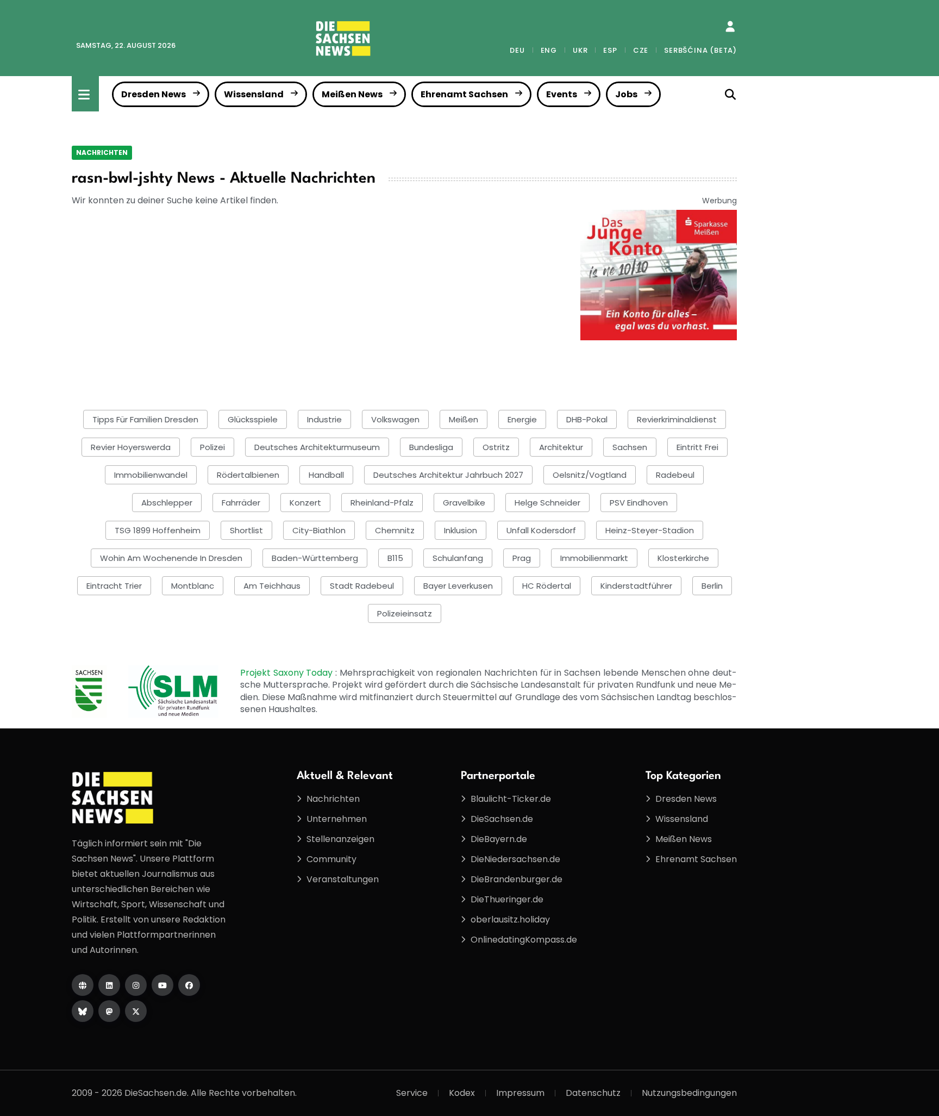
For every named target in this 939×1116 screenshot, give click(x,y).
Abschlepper (166, 502)
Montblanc (192, 585)
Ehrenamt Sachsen (464, 94)
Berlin (712, 585)
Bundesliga (431, 447)
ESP (610, 50)
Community (331, 859)
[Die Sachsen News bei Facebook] (189, 985)
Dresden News (153, 94)
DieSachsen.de (502, 819)
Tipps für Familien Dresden (145, 419)
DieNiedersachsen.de (515, 859)
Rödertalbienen (248, 475)
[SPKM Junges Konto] (658, 274)
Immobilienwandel (150, 475)
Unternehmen (336, 819)
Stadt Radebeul (362, 585)
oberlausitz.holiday (510, 919)
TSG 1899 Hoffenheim (158, 530)
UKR (580, 50)
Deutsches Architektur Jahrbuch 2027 (448, 475)
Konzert (305, 502)
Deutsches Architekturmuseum (317, 447)
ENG (549, 50)
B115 (395, 558)
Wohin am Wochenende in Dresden (171, 558)
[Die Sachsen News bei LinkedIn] (109, 985)
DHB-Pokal (587, 419)
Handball (326, 475)
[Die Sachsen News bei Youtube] (162, 985)
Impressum (520, 1093)
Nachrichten (102, 152)
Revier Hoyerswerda (131, 447)
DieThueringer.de (507, 899)
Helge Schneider (547, 502)
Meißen (463, 419)
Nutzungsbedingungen (689, 1093)
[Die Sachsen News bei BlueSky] (82, 1011)
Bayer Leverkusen (458, 585)
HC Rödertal (546, 585)
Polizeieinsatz (404, 613)
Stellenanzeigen (340, 839)
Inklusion (460, 530)
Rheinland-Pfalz (382, 502)
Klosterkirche (683, 558)
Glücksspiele (253, 419)
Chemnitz (395, 530)
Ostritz (496, 447)
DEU (517, 50)
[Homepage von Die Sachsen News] (82, 985)
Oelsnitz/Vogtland (590, 475)
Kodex (462, 1093)
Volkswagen (395, 419)
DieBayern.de (499, 839)
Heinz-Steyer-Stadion (649, 530)
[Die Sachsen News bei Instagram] (136, 985)
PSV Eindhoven (639, 502)
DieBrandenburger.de (516, 879)
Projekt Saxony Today (287, 672)
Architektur (561, 447)
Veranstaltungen (342, 879)
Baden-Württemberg (315, 558)
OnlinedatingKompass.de (524, 939)
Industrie (324, 419)
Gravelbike (464, 502)
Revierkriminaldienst (677, 419)
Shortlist (246, 530)
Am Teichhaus (272, 585)
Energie (522, 419)
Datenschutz (593, 1093)
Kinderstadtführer (636, 585)
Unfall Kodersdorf (541, 530)
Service (412, 1093)
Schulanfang (458, 558)
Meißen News (352, 94)
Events (561, 94)
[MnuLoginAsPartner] (730, 26)
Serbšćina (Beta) (700, 50)
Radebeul (675, 475)
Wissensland (254, 94)
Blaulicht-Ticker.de (511, 799)
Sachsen (629, 447)
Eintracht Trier (114, 585)
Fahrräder (241, 502)
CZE (640, 50)
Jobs (626, 94)
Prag (521, 558)
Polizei (212, 447)
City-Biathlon (319, 530)
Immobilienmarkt (594, 558)
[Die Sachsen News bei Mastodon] (109, 1011)
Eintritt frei (697, 447)
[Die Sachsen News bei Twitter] (136, 1011)
